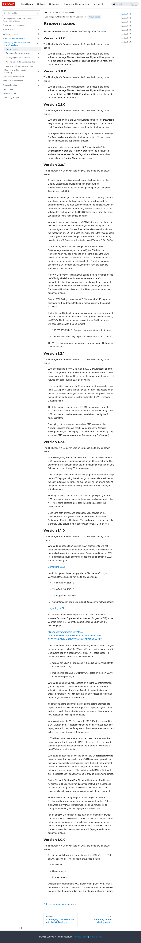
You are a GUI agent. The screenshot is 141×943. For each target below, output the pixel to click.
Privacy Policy (81, 937)
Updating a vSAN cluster (13, 76)
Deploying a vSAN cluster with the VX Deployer (17, 43)
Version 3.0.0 (126, 18)
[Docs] (3, 4)
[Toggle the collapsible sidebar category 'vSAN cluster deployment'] (38, 38)
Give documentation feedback (61, 904)
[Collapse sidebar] (20, 928)
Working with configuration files (19, 66)
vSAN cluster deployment (14, 38)
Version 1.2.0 (126, 34)
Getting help (8, 89)
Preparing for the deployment (19, 53)
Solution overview (10, 34)
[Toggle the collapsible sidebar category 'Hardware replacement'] (38, 81)
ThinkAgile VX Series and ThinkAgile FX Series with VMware (20, 20)
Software (41, 4)
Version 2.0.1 (126, 26)
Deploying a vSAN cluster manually (15, 71)
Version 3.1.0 (126, 14)
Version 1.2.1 (126, 30)
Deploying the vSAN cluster (18, 57)
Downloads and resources (14, 25)
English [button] (99, 4)
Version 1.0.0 (126, 42)
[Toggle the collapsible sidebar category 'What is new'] (38, 29)
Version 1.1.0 (126, 38)
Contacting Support (11, 97)
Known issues (12, 49)
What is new (8, 29)
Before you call (9, 93)
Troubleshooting (10, 85)
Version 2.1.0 (126, 22)
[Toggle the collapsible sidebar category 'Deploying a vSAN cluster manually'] (38, 71)
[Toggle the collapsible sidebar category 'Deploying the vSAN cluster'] (38, 57)
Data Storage (27, 4)
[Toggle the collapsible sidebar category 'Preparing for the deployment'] (38, 53)
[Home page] (46, 12)
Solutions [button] (54, 4)
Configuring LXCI (56, 567)
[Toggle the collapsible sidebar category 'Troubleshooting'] (38, 85)
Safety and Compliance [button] (75, 4)
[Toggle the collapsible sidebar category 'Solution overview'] (38, 34)
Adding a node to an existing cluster (21, 62)
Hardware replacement (13, 81)
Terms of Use (95, 937)
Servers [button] (11, 4)
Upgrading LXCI (56, 608)
